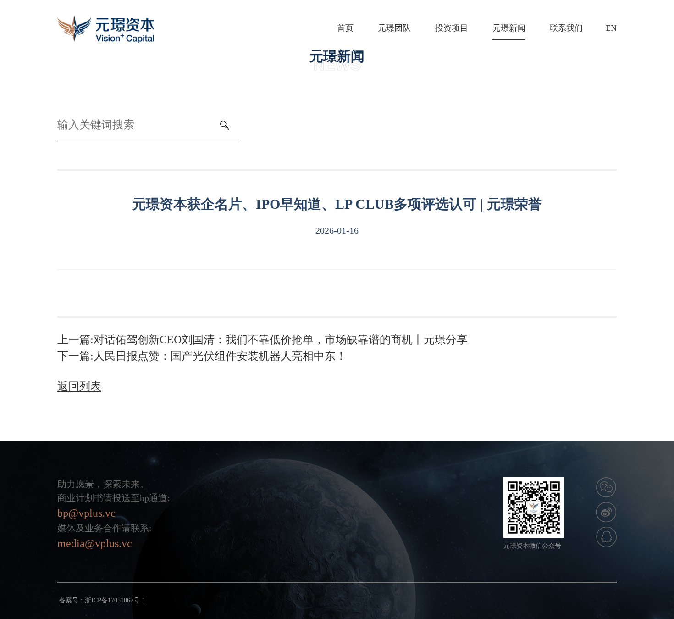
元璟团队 (394, 28)
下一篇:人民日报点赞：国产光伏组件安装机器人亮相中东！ (202, 356)
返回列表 (79, 386)
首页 (345, 28)
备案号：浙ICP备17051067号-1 (102, 600)
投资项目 (451, 28)
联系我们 (566, 28)
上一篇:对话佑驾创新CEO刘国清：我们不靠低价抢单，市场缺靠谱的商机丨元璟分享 (262, 340)
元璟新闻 (508, 28)
